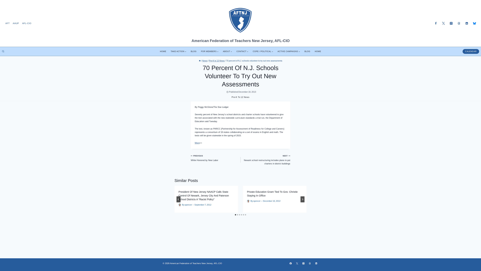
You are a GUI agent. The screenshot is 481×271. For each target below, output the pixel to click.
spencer (188, 205)
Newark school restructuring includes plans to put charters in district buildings (267, 160)
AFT (7, 23)
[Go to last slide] (178, 199)
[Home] (200, 61)
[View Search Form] (3, 51)
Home (163, 51)
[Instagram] (451, 23)
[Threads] (459, 23)
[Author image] (179, 205)
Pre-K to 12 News (240, 97)
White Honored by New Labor (204, 158)
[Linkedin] (466, 23)
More (197, 143)
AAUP (16, 23)
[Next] (302, 199)
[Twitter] (443, 23)
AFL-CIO (26, 23)
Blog (194, 51)
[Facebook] (436, 23)
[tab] (235, 214)
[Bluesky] (474, 23)
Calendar (471, 51)
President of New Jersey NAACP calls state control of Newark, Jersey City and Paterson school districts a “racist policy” (203, 195)
